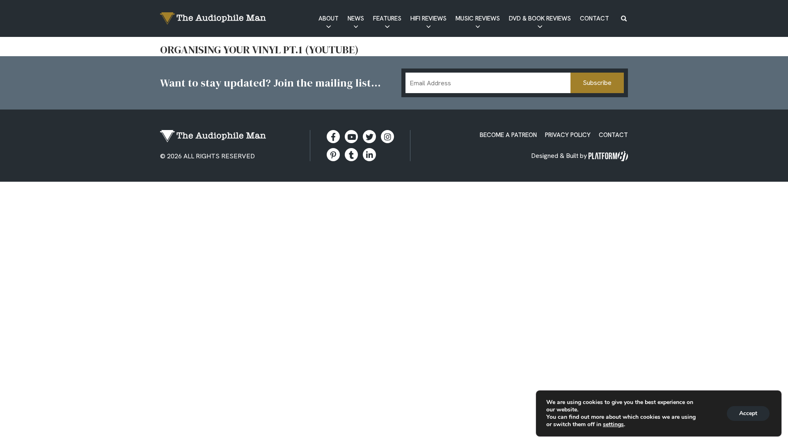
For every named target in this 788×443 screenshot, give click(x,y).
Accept (748, 413)
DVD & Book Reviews (540, 18)
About (328, 18)
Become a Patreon (508, 135)
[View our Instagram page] (387, 136)
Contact (594, 18)
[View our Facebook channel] (351, 136)
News (356, 18)
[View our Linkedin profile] (369, 154)
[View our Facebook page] (333, 136)
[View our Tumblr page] (351, 154)
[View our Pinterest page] (333, 154)
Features (387, 18)
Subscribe (597, 82)
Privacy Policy (568, 135)
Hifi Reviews (428, 18)
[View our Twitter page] (369, 136)
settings (613, 424)
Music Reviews (478, 18)
